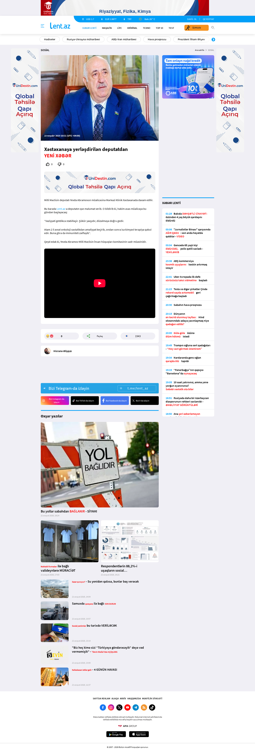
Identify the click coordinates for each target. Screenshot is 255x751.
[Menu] (42, 26)
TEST (171, 27)
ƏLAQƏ (115, 698)
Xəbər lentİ (89, 27)
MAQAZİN (107, 27)
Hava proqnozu (157, 39)
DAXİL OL (192, 19)
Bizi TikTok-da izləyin (85, 400)
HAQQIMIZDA (134, 698)
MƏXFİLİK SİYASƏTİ (152, 698)
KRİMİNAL (132, 27)
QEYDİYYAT (208, 19)
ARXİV (123, 698)
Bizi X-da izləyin (142, 400)
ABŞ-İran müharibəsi (123, 39)
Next (213, 40)
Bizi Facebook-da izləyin (116, 400)
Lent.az (61, 208)
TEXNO (146, 27)
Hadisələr (49, 39)
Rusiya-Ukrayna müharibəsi (83, 39)
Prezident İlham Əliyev (191, 39)
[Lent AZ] (60, 25)
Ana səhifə (199, 50)
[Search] (212, 27)
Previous (42, 40)
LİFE (119, 27)
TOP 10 (159, 27)
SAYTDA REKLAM (101, 698)
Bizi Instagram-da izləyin (56, 401)
